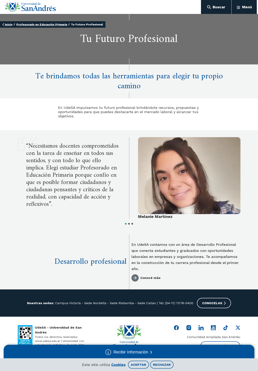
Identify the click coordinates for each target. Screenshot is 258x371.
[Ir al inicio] (30, 7)
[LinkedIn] (201, 327)
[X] (237, 327)
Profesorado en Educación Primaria (41, 24)
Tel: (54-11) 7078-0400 (175, 303)
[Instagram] (188, 327)
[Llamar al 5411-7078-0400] (25, 335)
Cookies (118, 365)
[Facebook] (176, 327)
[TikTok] (225, 327)
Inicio (8, 24)
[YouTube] (213, 327)
